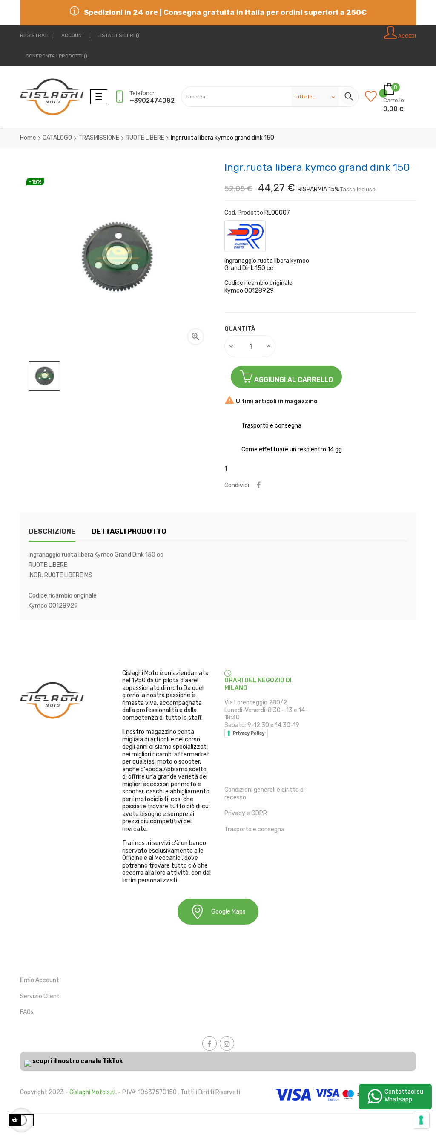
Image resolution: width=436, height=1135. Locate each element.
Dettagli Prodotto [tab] (129, 531)
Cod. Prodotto (243, 212)
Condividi (259, 485)
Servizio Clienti (40, 996)
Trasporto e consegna (254, 829)
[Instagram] (227, 1043)
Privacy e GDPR (245, 813)
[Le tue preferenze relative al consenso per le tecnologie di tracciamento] (421, 1120)
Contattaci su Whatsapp (403, 1095)
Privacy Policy (248, 733)
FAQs (27, 1012)
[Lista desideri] (374, 96)
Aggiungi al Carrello (292, 380)
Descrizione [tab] (52, 531)
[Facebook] (209, 1043)
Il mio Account (39, 980)
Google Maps (228, 911)
